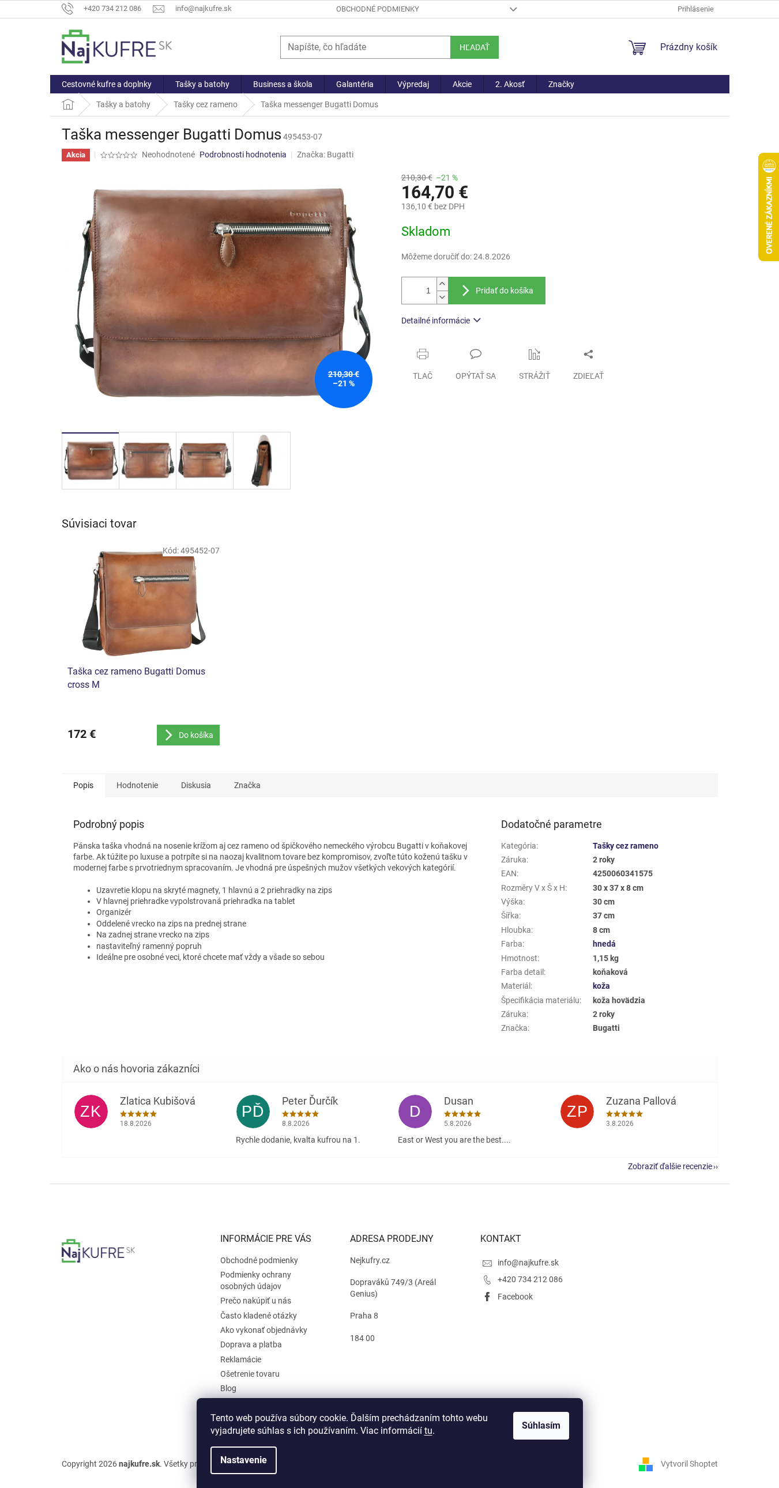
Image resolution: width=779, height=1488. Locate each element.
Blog (228, 1388)
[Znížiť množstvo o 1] (442, 297)
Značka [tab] (247, 785)
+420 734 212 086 (530, 1279)
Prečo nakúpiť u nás (255, 1300)
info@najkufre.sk (528, 1262)
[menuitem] (106, 84)
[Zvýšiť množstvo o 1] (442, 284)
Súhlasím (541, 1425)
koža (601, 985)
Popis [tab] (83, 785)
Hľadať (475, 47)
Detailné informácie (435, 320)
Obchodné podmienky (377, 9)
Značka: (325, 154)
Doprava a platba (251, 1344)
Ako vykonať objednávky (263, 1330)
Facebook (515, 1296)
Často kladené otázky (258, 1315)
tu (428, 1430)
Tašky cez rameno (625, 845)
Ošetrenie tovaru (250, 1373)
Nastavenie (243, 1460)
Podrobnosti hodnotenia (243, 154)
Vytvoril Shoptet (689, 1463)
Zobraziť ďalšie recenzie (670, 1166)
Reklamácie (240, 1359)
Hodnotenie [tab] (137, 785)
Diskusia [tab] (196, 785)
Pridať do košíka (504, 290)
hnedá (604, 943)
